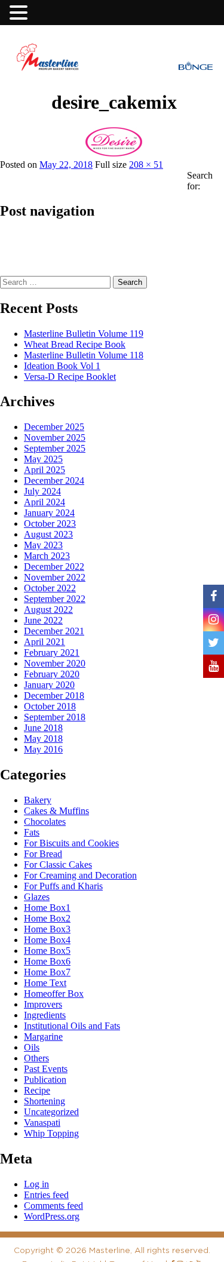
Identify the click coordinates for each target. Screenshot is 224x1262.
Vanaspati (42, 1122)
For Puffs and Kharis (63, 886)
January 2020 (49, 685)
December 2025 (54, 427)
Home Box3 (47, 929)
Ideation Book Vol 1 (62, 366)
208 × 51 (146, 164)
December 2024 (54, 480)
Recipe (37, 1090)
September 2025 (54, 448)
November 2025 (54, 437)
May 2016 (43, 749)
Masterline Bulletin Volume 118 (83, 355)
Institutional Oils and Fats (72, 1026)
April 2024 (44, 502)
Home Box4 (47, 940)
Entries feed (46, 1195)
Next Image (25, 123)
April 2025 (44, 470)
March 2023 (47, 556)
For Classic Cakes (58, 864)
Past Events (45, 1069)
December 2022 (54, 566)
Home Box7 (47, 972)
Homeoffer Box (54, 993)
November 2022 (54, 577)
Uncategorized (51, 1112)
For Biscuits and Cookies (71, 843)
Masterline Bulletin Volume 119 (83, 333)
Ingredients (45, 1015)
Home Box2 (47, 918)
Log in (36, 1184)
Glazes (37, 897)
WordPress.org (51, 1216)
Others (36, 1058)
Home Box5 (47, 950)
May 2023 (43, 545)
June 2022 (43, 620)
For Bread (43, 854)
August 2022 (48, 609)
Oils (31, 1047)
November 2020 (54, 663)
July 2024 (42, 491)
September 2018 (54, 717)
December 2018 (54, 695)
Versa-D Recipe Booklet (70, 376)
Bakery (37, 800)
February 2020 (51, 674)
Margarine (43, 1036)
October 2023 (50, 523)
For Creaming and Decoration (80, 875)
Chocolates (45, 821)
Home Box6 (47, 961)
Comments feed (53, 1205)
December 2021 (54, 631)
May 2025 (43, 459)
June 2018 (43, 728)
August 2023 (48, 534)
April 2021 (44, 642)
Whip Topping (51, 1133)
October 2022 (50, 588)
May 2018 (43, 738)
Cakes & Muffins (56, 811)
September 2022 (54, 599)
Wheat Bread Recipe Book (74, 344)
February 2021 (51, 652)
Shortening (44, 1101)
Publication (45, 1079)
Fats (31, 832)
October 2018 (50, 706)
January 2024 (49, 513)
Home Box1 (47, 907)
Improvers (43, 1004)
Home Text (45, 983)
